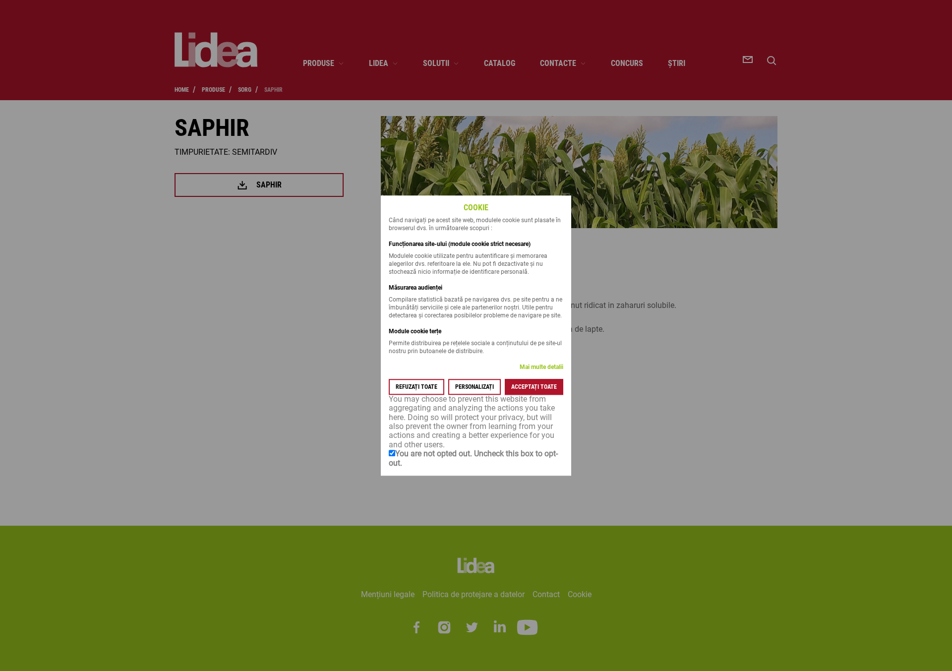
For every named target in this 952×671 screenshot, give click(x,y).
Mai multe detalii (541, 367)
